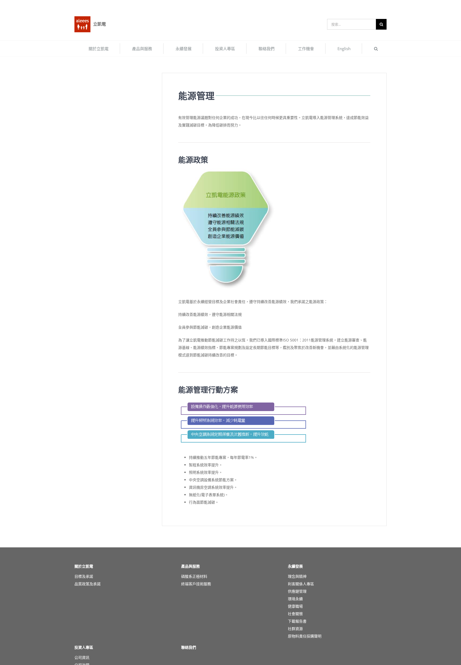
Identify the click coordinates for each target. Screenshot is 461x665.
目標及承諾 (83, 576)
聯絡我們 (188, 647)
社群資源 (295, 628)
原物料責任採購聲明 (304, 636)
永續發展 (295, 566)
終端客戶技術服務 (196, 583)
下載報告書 (297, 621)
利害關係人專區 (301, 583)
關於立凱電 (83, 566)
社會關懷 (295, 613)
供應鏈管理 (297, 591)
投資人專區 (83, 647)
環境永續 (295, 598)
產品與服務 (190, 566)
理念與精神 (297, 576)
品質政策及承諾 (87, 583)
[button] (376, 48)
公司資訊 (81, 657)
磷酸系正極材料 (194, 576)
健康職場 (295, 606)
